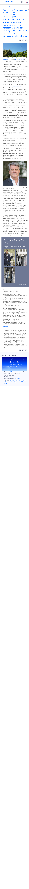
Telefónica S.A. (7, 59)
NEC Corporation (19, 59)
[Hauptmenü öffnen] (2, 2)
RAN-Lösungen (17, 86)
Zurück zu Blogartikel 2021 (9, 6)
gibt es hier (17, 378)
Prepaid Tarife (14, 380)
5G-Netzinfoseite (14, 372)
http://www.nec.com (8, 326)
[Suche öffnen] (22, 2)
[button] (20, 40)
